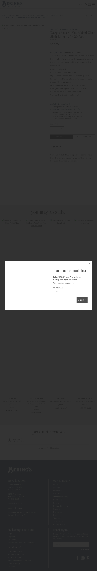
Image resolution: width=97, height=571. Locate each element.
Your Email (58, 288)
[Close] (89, 263)
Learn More (71, 283)
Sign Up (82, 300)
